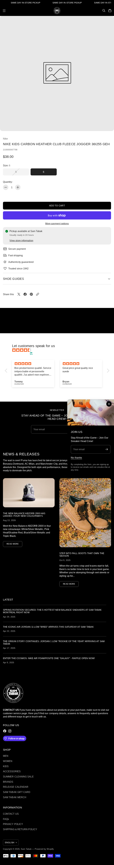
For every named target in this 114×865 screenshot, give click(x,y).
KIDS (6, 766)
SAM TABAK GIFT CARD (16, 792)
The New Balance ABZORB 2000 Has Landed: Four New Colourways (24, 514)
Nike (5, 138)
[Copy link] (37, 294)
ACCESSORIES (12, 771)
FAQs (6, 819)
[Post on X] (19, 294)
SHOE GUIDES (13, 278)
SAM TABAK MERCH (14, 797)
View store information (21, 240)
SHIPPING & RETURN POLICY (20, 829)
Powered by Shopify (44, 849)
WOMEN (7, 761)
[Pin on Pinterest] (31, 294)
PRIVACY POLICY (13, 824)
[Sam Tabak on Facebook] (5, 731)
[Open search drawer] (104, 11)
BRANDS (8, 781)
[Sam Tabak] (57, 10)
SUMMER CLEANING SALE (18, 776)
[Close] (109, 404)
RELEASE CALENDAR (15, 786)
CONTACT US (11, 813)
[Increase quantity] (17, 187)
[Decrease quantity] (5, 187)
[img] (58, 350)
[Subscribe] (106, 449)
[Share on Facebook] (25, 294)
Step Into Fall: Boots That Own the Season (81, 554)
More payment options (57, 223)
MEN (5, 756)
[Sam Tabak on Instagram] (10, 731)
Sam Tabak (26, 849)
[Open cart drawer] (110, 11)
